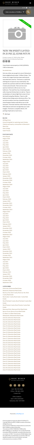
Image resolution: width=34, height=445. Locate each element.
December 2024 (7, 178)
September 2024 (7, 184)
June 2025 (5, 165)
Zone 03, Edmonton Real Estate (11, 319)
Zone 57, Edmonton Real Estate (11, 365)
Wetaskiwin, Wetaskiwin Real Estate (13, 315)
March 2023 (6, 222)
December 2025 (7, 155)
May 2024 (6, 193)
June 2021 (5, 263)
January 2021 (6, 274)
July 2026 (5, 140)
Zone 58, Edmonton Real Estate (11, 367)
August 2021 (6, 259)
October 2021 (7, 255)
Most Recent (6, 136)
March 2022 (6, 247)
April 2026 (6, 147)
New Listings (6, 128)
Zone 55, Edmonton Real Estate (11, 361)
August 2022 (6, 236)
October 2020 (7, 280)
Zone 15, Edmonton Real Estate (11, 334)
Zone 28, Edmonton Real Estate (11, 351)
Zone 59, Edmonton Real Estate (11, 370)
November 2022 (7, 230)
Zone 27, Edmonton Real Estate (11, 349)
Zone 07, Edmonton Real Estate (11, 324)
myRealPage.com (20, 413)
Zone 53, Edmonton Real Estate (11, 359)
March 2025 (6, 172)
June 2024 (5, 190)
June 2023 (5, 215)
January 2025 (6, 176)
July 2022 (5, 238)
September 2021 (7, 257)
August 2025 (6, 161)
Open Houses (6, 130)
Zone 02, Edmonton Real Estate (11, 317)
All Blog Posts (7, 120)
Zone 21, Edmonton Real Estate (11, 344)
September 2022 (7, 234)
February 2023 (7, 224)
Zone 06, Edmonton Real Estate (11, 322)
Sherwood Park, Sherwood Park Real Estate (15, 309)
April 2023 (6, 220)
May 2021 (6, 266)
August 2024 (6, 186)
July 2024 (5, 188)
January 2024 (6, 201)
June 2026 (5, 142)
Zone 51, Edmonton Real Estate (11, 357)
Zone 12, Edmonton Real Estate (11, 328)
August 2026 (6, 138)
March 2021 (6, 270)
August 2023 (6, 211)
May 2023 (6, 218)
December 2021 (7, 251)
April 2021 (6, 268)
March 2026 (6, 149)
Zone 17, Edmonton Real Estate (11, 338)
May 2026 (6, 145)
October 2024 (7, 182)
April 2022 (6, 245)
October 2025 (7, 157)
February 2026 (7, 151)
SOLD (30, 7)
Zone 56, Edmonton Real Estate (11, 363)
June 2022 (5, 241)
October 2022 (7, 232)
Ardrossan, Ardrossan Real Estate (12, 288)
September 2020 (7, 282)
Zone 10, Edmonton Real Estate (11, 326)
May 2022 (6, 243)
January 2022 (6, 249)
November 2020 (7, 278)
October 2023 (7, 207)
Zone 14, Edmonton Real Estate (11, 332)
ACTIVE (23, 7)
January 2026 (6, 153)
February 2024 (7, 199)
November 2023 (7, 205)
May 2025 (6, 168)
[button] (10, 385)
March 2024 (6, 197)
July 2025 (5, 163)
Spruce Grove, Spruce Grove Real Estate (14, 311)
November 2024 (7, 180)
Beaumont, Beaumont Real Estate (12, 290)
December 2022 (7, 228)
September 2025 (7, 159)
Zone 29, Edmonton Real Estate (11, 353)
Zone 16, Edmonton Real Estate (11, 336)
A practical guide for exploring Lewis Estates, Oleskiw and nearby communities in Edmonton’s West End (16, 124)
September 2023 (7, 209)
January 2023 (6, 226)
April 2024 (6, 195)
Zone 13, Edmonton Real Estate (11, 330)
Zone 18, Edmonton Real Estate (11, 340)
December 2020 (7, 276)
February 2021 (7, 272)
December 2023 (7, 203)
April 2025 (6, 170)
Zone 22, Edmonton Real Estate (15, 59)
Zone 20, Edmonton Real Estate (11, 342)
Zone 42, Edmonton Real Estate (11, 355)
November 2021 (7, 253)
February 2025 (7, 174)
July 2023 (5, 213)
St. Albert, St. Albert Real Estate (12, 313)
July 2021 (5, 261)
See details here (7, 70)
